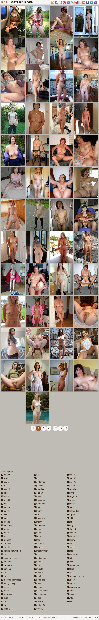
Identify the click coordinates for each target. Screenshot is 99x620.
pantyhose (74, 489)
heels (38, 507)
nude (38, 583)
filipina (6, 609)
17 (55, 428)
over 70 (72, 482)
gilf (37, 478)
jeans (38, 529)
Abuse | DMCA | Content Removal (15, 617)
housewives (41, 518)
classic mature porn (12, 551)
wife (71, 598)
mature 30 (41, 605)
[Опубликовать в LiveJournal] (72, 2)
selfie (71, 518)
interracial (40, 525)
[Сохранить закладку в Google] (60, 2)
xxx (70, 601)
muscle (39, 569)
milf (38, 554)
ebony (6, 587)
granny (39, 493)
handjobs (40, 504)
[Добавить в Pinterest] (76, 2)
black (6, 518)
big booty (7, 507)
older (38, 598)
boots (6, 533)
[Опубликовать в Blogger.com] (52, 2)
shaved (72, 529)
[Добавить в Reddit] (79, 2)
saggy (72, 514)
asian (6, 482)
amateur (7, 475)
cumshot (7, 569)
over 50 (72, 475)
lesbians (40, 543)
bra (5, 536)
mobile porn (41, 558)
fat (4, 601)
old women (41, 594)
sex (70, 522)
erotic (6, 591)
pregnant (73, 496)
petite (71, 493)
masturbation (42, 551)
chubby (6, 547)
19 (66, 428)
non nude (40, 580)
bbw (5, 493)
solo (71, 551)
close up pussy (10, 558)
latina (38, 536)
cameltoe (7, 543)
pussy (72, 504)
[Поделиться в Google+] (64, 2)
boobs (6, 529)
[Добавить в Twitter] (91, 2)
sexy (71, 525)
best (5, 504)
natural (39, 572)
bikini (6, 514)
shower (72, 533)
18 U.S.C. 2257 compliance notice (43, 617)
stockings (73, 554)
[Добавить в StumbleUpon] (83, 2)
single (72, 536)
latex (38, 533)
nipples (39, 576)
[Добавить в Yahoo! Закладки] (95, 2)
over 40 (39, 609)
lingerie (39, 547)
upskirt (72, 580)
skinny (72, 540)
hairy (38, 496)
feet (5, 605)
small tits (73, 547)
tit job (71, 569)
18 (60, 428)
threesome (74, 565)
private (72, 500)
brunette (7, 540)
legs (38, 540)
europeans (8, 594)
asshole (7, 489)
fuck (38, 475)
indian (39, 522)
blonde (6, 522)
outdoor (39, 601)
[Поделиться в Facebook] (56, 2)
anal (5, 478)
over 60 (72, 478)
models (39, 562)
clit (4, 554)
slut (70, 543)
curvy (6, 576)
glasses (39, 486)
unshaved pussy (76, 576)
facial (6, 598)
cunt (5, 572)
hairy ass (40, 500)
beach (6, 496)
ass (5, 486)
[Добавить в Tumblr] (87, 2)
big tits (6, 511)
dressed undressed (12, 580)
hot (37, 514)
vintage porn (74, 587)
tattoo (71, 558)
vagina (72, 583)
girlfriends (40, 482)
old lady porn (42, 591)
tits (70, 572)
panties (72, 486)
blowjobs (7, 525)
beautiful (7, 500)
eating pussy (9, 583)
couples (7, 562)
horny (39, 511)
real (71, 507)
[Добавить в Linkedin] (68, 2)
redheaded (74, 511)
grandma (40, 489)
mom (38, 565)
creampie (7, 565)
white (71, 594)
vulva (71, 591)
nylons (39, 587)
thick (71, 562)
